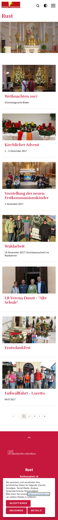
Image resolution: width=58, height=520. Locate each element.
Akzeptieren (18, 503)
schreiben (24, 453)
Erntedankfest (17, 347)
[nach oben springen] (29, 438)
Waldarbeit (15, 246)
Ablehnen (16, 510)
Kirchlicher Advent (22, 144)
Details (36, 510)
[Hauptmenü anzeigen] (53, 5)
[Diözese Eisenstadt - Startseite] (11, 5)
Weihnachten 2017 (21, 96)
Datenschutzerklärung (38, 494)
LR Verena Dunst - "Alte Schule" (26, 300)
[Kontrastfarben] (45, 6)
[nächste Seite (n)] (39, 416)
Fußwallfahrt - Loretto (25, 393)
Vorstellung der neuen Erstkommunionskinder (27, 195)
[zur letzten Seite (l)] (45, 416)
